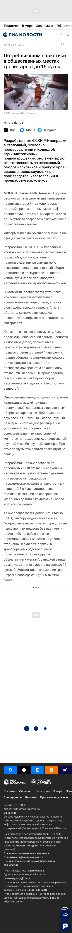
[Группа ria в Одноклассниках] (51, 770)
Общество (25, 791)
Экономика (43, 791)
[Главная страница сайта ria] (22, 34)
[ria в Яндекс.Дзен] (24, 770)
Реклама (31, 797)
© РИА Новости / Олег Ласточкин (20, 113)
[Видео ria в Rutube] (65, 770)
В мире (57, 791)
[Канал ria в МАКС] (10, 770)
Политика (10, 791)
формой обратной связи (38, 886)
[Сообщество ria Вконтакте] (37, 770)
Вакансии (10, 812)
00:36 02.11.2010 (14, 44)
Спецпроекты (13, 797)
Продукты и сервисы (54, 797)
